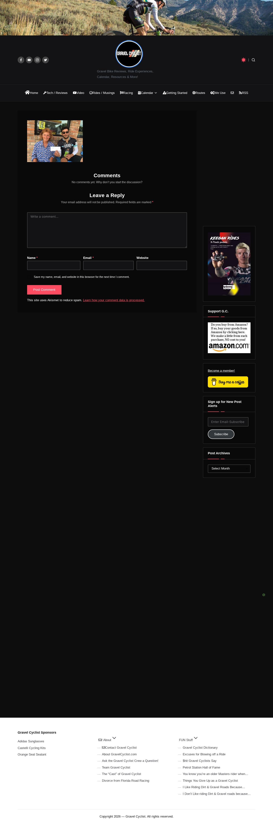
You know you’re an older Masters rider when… (215, 774)
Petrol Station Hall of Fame (201, 767)
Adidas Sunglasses (31, 741)
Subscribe (221, 434)
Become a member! (221, 370)
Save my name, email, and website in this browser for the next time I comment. (81, 276)
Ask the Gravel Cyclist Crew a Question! (130, 761)
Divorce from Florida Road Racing (125, 780)
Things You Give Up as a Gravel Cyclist (210, 780)
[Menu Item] (21, 60)
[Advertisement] (234, 537)
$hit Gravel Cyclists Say (200, 761)
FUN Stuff (186, 740)
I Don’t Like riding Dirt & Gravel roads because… (217, 794)
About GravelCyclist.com (119, 754)
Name (32, 258)
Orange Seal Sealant (32, 754)
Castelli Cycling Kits (32, 748)
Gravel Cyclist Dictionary (200, 747)
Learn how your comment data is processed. (114, 300)
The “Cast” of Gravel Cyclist (121, 774)
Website (142, 258)
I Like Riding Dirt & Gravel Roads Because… (214, 787)
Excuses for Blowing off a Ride (204, 754)
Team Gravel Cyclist (116, 767)
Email (88, 258)
